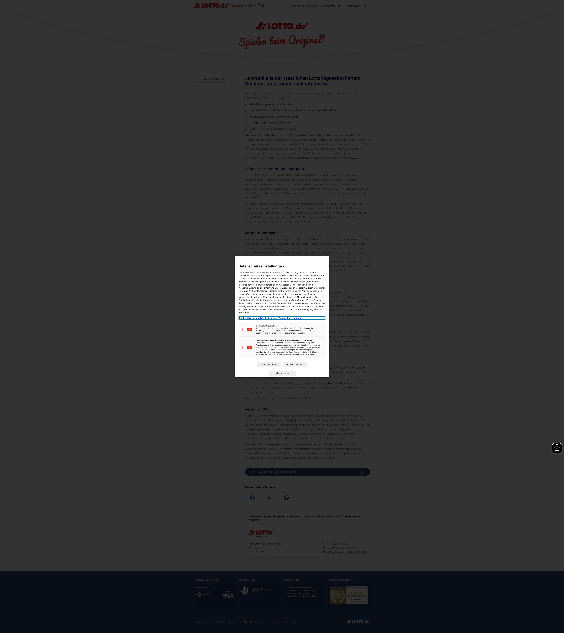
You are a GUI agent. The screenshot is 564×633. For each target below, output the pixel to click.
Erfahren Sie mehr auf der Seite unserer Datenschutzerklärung (270, 318)
